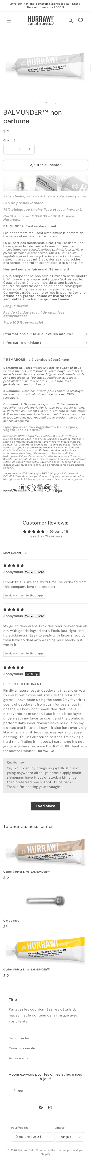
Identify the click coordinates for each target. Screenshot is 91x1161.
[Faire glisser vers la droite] (55, 103)
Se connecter (19, 1038)
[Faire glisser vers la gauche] (36, 103)
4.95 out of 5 (57, 531)
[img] (13, 565)
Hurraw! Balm (26, 1150)
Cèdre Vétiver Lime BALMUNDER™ (26, 872)
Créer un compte (22, 1048)
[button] (9, 20)
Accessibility (18, 1058)
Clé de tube (11, 920)
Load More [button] (45, 806)
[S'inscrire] (77, 1091)
